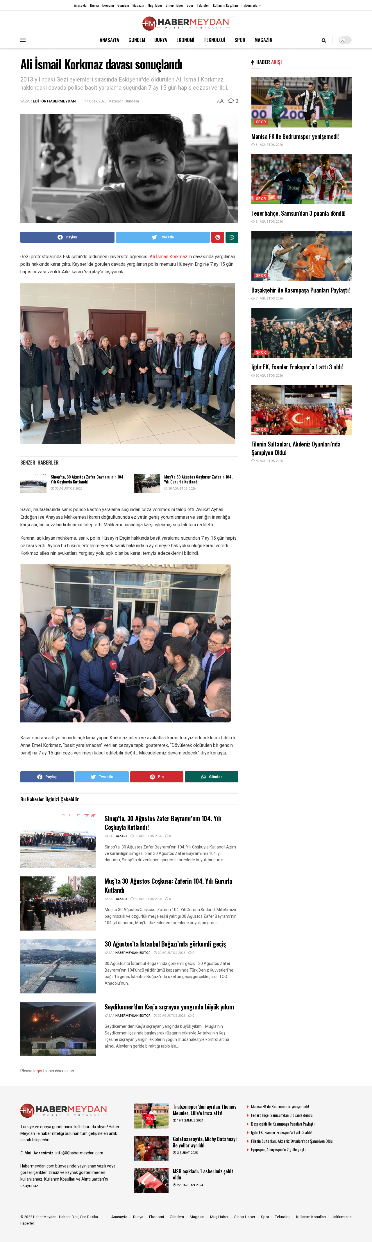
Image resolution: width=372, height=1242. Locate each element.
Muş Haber (155, 5)
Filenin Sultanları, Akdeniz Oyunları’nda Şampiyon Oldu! (295, 448)
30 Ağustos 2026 (68, 488)
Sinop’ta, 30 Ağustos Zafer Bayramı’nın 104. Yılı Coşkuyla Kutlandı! (87, 479)
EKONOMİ (185, 39)
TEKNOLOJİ (214, 39)
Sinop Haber (174, 5)
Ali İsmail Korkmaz (168, 256)
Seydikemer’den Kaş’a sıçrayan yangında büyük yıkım (169, 1006)
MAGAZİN (263, 39)
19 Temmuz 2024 (189, 1120)
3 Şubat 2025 (187, 1152)
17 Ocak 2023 (95, 101)
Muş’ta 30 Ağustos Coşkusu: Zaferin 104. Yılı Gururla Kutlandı (198, 479)
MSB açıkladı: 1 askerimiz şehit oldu (203, 1174)
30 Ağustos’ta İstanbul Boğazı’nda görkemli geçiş (165, 943)
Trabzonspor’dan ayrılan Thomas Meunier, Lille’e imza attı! (205, 1109)
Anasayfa (80, 5)
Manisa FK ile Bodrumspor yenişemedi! (295, 136)
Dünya (94, 5)
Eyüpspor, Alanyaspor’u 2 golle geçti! (278, 1149)
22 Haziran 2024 (189, 1185)
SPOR (240, 39)
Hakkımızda (249, 5)
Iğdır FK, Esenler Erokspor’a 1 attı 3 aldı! (297, 366)
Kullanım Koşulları (225, 5)
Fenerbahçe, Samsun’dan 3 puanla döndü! (298, 212)
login (37, 1071)
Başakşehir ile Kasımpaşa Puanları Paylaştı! (300, 289)
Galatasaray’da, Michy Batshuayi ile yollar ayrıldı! (205, 1142)
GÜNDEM (136, 39)
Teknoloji (203, 5)
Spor (190, 5)
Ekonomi (108, 5)
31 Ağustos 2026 (269, 144)
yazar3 (121, 836)
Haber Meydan (44, 1217)
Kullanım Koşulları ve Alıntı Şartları (74, 1179)
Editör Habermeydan (54, 101)
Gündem (123, 5)
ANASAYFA (109, 39)
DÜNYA (160, 39)
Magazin (138, 5)
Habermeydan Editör (133, 952)
